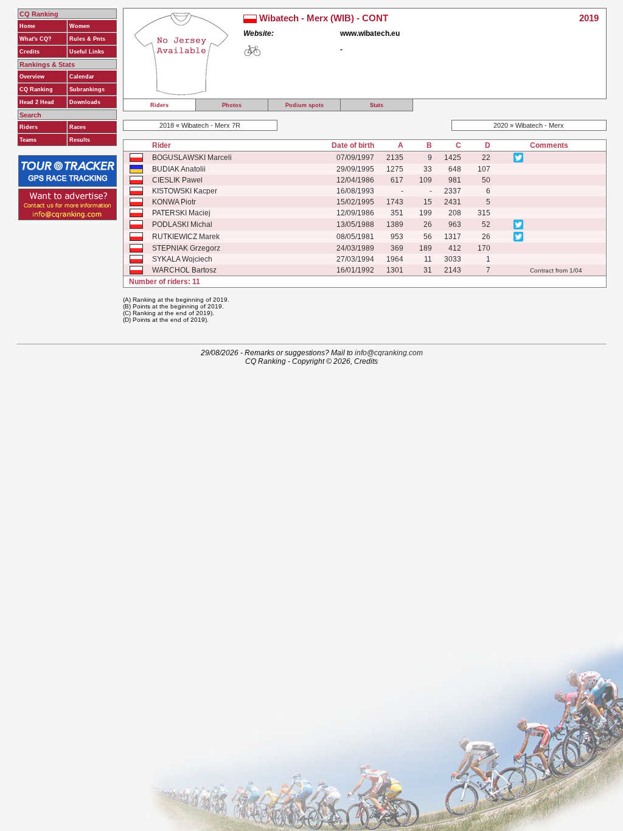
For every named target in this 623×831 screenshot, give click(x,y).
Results (79, 140)
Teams (28, 140)
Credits (29, 52)
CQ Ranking (36, 89)
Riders (28, 127)
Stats (376, 105)
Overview (31, 77)
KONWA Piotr (174, 202)
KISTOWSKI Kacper (184, 191)
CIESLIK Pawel (177, 180)
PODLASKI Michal (182, 224)
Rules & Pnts (87, 39)
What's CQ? (35, 39)
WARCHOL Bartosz (184, 270)
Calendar (81, 77)
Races (77, 127)
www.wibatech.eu (370, 33)
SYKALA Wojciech (182, 259)
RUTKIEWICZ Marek (186, 236)
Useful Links (86, 52)
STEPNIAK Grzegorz (186, 248)
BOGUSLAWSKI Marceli (192, 157)
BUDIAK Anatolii (179, 169)
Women (79, 26)
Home (27, 26)
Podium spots (304, 105)
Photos (232, 105)
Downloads (84, 102)
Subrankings (87, 89)
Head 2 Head (36, 102)
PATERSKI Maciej (181, 213)
